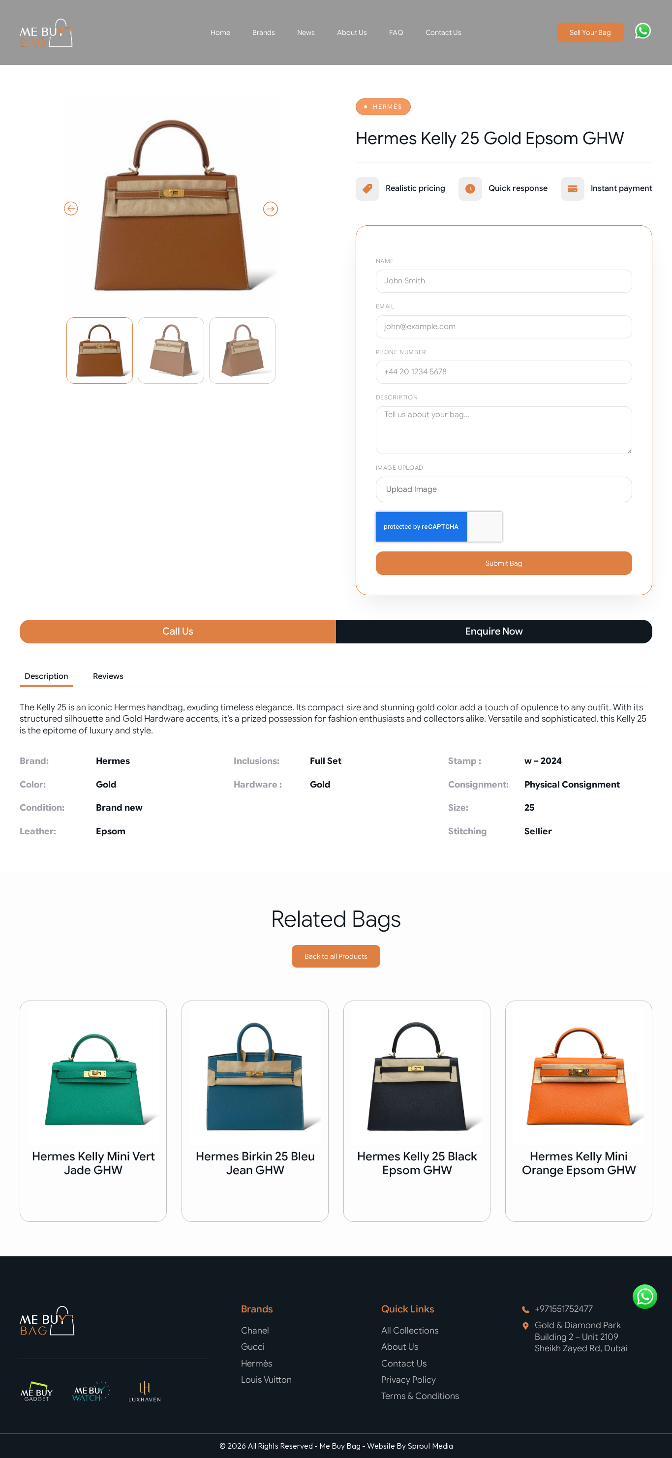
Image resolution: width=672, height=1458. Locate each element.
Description (397, 397)
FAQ (396, 32)
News (306, 32)
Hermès (387, 106)
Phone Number (401, 352)
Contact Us (443, 32)
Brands (263, 32)
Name (385, 261)
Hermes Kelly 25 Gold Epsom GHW (490, 138)
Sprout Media (430, 1446)
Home (220, 32)
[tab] (46, 677)
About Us (352, 32)
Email (385, 306)
